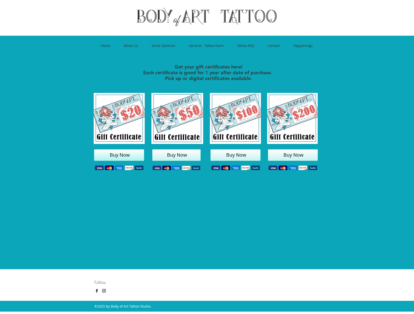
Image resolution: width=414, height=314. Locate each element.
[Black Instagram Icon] (104, 290)
